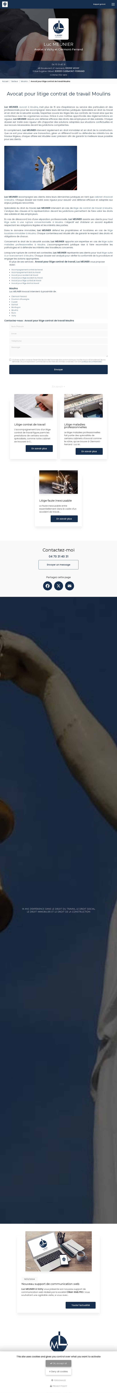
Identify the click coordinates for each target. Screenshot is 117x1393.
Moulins (24, 81)
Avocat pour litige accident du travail (27, 278)
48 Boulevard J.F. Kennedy (58, 68)
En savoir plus (39, 448)
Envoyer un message (58, 564)
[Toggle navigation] (113, 4)
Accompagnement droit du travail (26, 272)
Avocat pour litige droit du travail (25, 283)
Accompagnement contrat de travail (27, 269)
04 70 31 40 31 (58, 64)
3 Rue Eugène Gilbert (59, 71)
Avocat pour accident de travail (24, 275)
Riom (13, 313)
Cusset (14, 302)
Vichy (13, 315)
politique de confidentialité (91, 362)
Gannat (14, 304)
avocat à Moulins (28, 106)
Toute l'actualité (80, 1305)
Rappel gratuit (99, 4)
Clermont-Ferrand (19, 296)
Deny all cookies (59, 1371)
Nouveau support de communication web (50, 1284)
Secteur (14, 81)
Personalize (60, 1380)
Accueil (5, 81)
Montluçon (16, 307)
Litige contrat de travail (30, 424)
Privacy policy (59, 1386)
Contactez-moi (58, 74)
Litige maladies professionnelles (75, 426)
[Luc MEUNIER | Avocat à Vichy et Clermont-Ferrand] (5, 4)
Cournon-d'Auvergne (20, 299)
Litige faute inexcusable (55, 500)
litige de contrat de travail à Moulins (92, 207)
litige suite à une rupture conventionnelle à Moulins (33, 222)
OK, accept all (59, 1363)
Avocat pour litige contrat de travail (26, 280)
